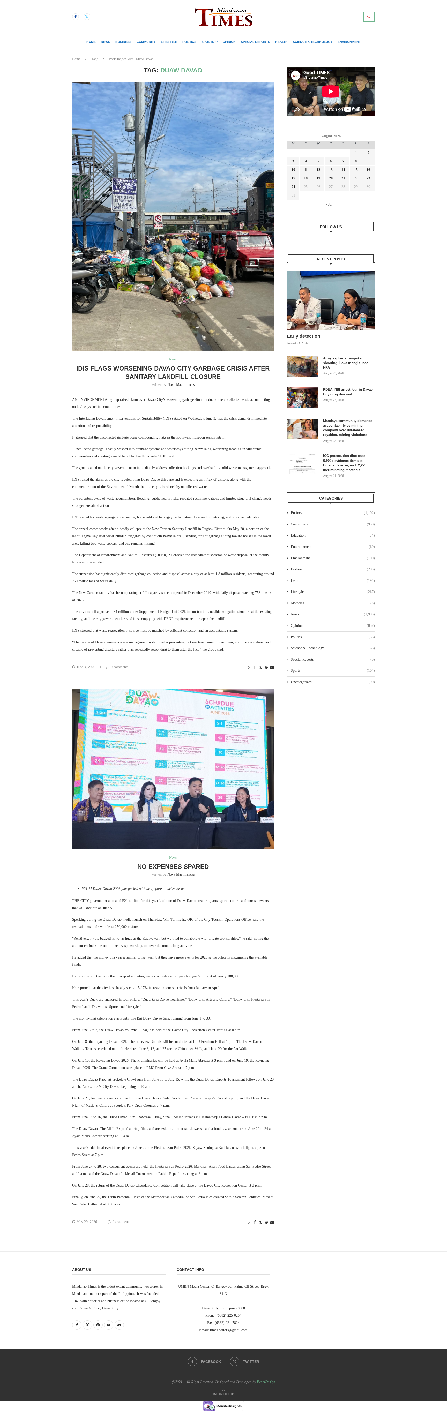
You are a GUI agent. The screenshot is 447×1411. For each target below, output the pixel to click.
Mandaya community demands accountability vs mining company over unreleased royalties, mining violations (347, 428)
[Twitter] (87, 16)
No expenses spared (173, 866)
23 (368, 178)
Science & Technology (312, 42)
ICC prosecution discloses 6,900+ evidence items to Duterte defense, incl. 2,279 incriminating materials (344, 463)
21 (343, 178)
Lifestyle (169, 42)
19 (318, 178)
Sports (208, 42)
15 (356, 170)
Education (333, 535)
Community (146, 42)
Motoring (333, 603)
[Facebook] (75, 16)
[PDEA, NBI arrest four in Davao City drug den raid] (302, 397)
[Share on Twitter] (260, 667)
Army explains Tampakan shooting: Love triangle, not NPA (345, 362)
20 (331, 178)
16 (368, 170)
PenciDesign (266, 1382)
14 (343, 170)
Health (281, 42)
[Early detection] (331, 300)
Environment (349, 42)
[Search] (369, 17)
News (105, 42)
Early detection (304, 336)
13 (331, 170)
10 (293, 170)
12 (318, 170)
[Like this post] (248, 668)
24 (293, 187)
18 (306, 178)
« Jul (328, 204)
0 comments (119, 667)
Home (91, 42)
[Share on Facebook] (255, 668)
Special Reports (255, 42)
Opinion (229, 42)
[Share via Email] (272, 668)
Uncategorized (333, 682)
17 (293, 178)
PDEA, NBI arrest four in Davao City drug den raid (348, 392)
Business (123, 42)
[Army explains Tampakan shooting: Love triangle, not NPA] (302, 366)
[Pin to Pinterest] (266, 668)
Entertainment (333, 547)
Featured (333, 569)
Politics (189, 42)
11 (306, 170)
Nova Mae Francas (181, 385)
